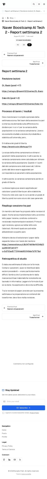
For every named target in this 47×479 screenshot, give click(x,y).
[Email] (15, 459)
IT (29, 45)
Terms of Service (8, 449)
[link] (22, 21)
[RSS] (20, 459)
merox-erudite (26, 474)
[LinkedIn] (9, 459)
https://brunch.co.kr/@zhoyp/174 (17, 147)
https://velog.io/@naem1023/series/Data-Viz (22, 104)
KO (18, 45)
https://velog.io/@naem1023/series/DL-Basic (22, 91)
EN (24, 45)
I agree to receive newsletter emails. (22, 413)
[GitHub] (4, 459)
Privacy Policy (34, 413)
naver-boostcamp (24, 40)
